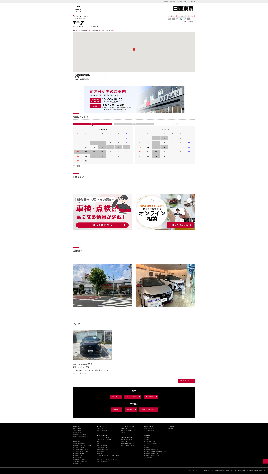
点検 (98, 443)
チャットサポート (149, 430)
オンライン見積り (131, 397)
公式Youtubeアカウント (127, 443)
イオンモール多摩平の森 (80, 461)
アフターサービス (84, 30)
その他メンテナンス (147, 409)
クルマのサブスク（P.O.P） (81, 449)
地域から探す (77, 428)
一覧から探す (77, 430)
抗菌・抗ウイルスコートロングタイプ (107, 459)
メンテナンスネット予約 (104, 439)
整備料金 (99, 453)
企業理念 (146, 439)
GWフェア (123, 432)
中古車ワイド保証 (102, 430)
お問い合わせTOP (149, 428)
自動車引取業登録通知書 (151, 449)
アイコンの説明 (188, 21)
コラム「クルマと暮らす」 (128, 445)
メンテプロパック (102, 447)
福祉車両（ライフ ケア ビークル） (83, 445)
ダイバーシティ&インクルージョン (154, 443)
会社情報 (146, 437)
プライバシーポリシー (195, 470)
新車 (74, 30)
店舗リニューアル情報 (79, 434)
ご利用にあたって (208, 470)
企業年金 (146, 447)
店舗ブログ (124, 441)
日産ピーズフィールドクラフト (153, 455)
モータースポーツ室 (102, 461)
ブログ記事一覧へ (185, 380)
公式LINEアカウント (126, 439)
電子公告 (172, 1)
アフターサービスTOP (103, 437)
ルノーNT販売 (148, 457)
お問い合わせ (191, 1)
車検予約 (115, 409)
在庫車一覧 (100, 428)
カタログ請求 (149, 397)
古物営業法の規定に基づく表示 (224, 470)
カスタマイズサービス (79, 447)
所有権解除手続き (181, 1)
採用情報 (166, 1)
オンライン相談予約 (78, 453)
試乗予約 (114, 397)
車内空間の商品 (101, 451)
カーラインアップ (78, 463)
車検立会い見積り (102, 445)
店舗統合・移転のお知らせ (80, 436)
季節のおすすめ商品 (102, 449)
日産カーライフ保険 (78, 459)
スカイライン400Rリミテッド (129, 430)
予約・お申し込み (107, 30)
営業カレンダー (77, 432)
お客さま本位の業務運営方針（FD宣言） (155, 451)
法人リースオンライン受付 (80, 451)
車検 (98, 441)
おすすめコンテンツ (126, 428)
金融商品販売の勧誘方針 (151, 453)
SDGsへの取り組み (149, 441)
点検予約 (129, 409)
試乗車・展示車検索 (78, 443)
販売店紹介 (95, 30)
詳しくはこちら (78, 373)
